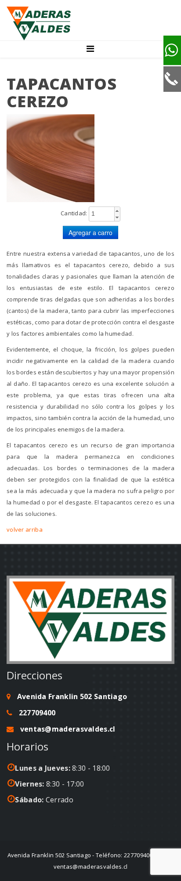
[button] (117, 210)
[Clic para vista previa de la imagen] (90, 158)
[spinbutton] (104, 213)
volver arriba (25, 529)
